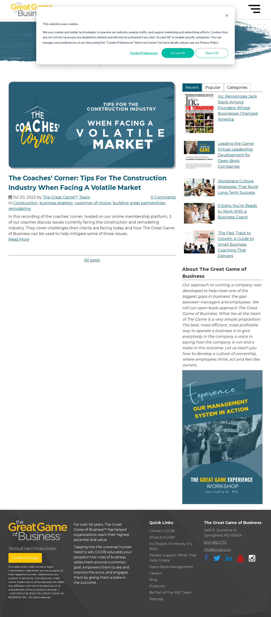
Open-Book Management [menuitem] (171, 567)
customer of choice (93, 203)
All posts (92, 260)
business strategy (56, 203)
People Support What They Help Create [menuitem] (173, 557)
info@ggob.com (217, 550)
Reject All (212, 53)
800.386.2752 (215, 543)
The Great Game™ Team (66, 197)
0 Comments (163, 197)
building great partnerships (139, 203)
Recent (192, 87)
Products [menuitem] (157, 586)
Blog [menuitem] (153, 580)
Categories (237, 87)
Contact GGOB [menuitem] (162, 531)
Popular (212, 87)
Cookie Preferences (144, 53)
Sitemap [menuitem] (156, 599)
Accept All (178, 53)
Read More (18, 239)
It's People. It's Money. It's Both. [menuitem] (170, 546)
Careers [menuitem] (155, 573)
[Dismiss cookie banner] (226, 16)
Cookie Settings (25, 558)
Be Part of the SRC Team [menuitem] (170, 593)
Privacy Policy (45, 548)
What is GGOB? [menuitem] (162, 537)
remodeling (19, 208)
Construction (25, 203)
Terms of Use (19, 548)
